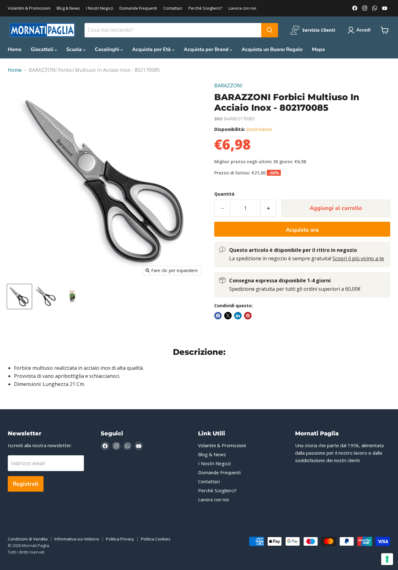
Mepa (318, 49)
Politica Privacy (120, 539)
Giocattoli (42, 49)
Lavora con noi (242, 8)
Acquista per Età (152, 49)
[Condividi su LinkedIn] (238, 315)
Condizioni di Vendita (28, 539)
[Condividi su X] (228, 315)
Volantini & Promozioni (29, 8)
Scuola (74, 49)
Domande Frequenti (138, 8)
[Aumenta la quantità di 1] (268, 208)
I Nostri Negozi (99, 8)
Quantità (224, 194)
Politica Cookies (155, 539)
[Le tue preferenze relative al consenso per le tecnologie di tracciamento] (387, 559)
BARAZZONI (228, 85)
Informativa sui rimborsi (76, 539)
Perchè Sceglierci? (205, 8)
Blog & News (68, 8)
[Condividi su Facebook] (218, 315)
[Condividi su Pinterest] (248, 315)
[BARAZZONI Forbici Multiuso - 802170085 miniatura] (19, 296)
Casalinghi (107, 49)
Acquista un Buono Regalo (272, 49)
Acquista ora (302, 230)
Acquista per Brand (207, 49)
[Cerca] (269, 30)
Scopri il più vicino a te (358, 258)
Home (14, 49)
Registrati (26, 484)
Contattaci (172, 8)
